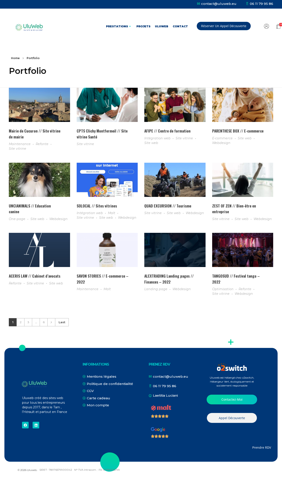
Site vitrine (17, 149)
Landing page (155, 289)
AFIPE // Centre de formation (167, 131)
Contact (180, 26)
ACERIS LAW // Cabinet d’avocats (34, 276)
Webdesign (221, 143)
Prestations (117, 26)
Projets (143, 26)
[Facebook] (25, 425)
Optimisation (223, 289)
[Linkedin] (36, 425)
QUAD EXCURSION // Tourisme (167, 206)
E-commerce (222, 138)
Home (15, 58)
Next (51, 322)
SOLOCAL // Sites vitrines (97, 206)
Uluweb (161, 26)
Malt (111, 213)
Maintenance (20, 144)
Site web (151, 143)
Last (62, 322)
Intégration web (157, 138)
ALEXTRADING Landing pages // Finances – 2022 (169, 278)
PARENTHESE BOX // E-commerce (237, 131)
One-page (17, 219)
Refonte (42, 144)
